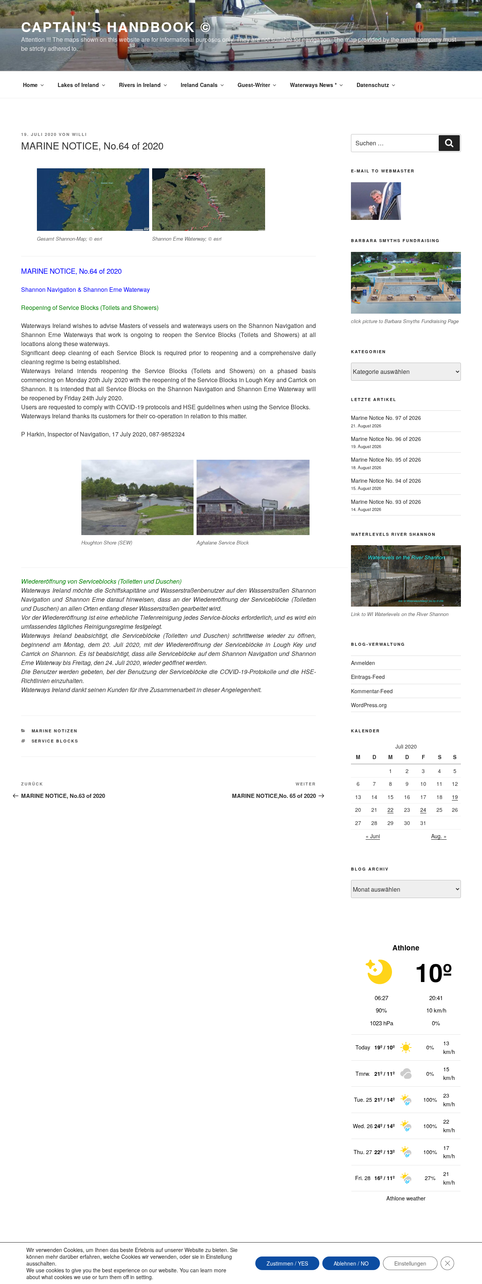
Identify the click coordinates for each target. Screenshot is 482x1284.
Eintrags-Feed (368, 676)
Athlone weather (406, 1198)
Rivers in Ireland (140, 84)
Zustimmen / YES (287, 1263)
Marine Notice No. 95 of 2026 (386, 459)
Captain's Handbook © (116, 26)
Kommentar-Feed (372, 691)
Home (30, 84)
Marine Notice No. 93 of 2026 (386, 501)
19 (455, 797)
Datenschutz (373, 84)
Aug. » (439, 836)
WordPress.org (369, 705)
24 (423, 809)
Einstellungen (410, 1263)
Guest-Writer (254, 84)
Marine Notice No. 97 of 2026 (386, 417)
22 (390, 809)
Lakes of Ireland (78, 84)
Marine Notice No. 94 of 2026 (386, 480)
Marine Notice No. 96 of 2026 (386, 438)
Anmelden (363, 662)
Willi (79, 134)
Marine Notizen (55, 730)
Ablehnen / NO (351, 1263)
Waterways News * (313, 84)
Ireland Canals (199, 84)
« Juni (373, 836)
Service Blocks (55, 741)
